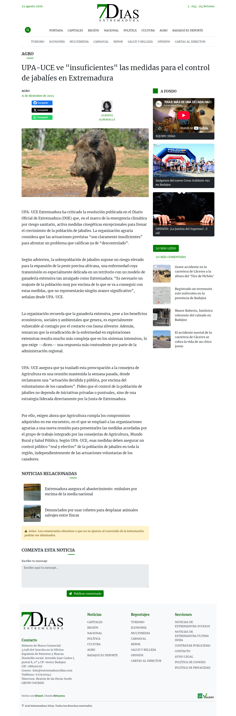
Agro (164, 30)
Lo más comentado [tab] (171, 257)
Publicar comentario (87, 593)
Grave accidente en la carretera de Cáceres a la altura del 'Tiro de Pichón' (194, 271)
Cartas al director (190, 41)
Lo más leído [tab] (166, 248)
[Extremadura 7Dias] (118, 12)
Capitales (75, 30)
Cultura (148, 30)
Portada (56, 30)
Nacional (111, 30)
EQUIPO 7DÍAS (165, 136)
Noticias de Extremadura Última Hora (192, 636)
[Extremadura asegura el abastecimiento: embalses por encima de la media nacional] (32, 492)
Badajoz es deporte (187, 30)
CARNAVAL (101, 41)
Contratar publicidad (192, 645)
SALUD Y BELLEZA (140, 41)
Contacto (182, 651)
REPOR (118, 41)
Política (130, 30)
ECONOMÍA (57, 41)
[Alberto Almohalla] (107, 106)
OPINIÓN (164, 41)
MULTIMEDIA (79, 41)
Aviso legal (184, 656)
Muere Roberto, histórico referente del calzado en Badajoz (194, 315)
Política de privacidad (192, 667)
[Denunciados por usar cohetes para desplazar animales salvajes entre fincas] (32, 513)
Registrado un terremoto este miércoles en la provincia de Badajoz (193, 293)
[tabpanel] (183, 309)
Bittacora (59, 695)
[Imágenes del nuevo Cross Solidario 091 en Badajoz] (183, 160)
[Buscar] (28, 30)
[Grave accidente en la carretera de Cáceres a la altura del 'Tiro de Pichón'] (162, 274)
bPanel (39, 695)
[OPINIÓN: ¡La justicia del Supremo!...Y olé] (183, 208)
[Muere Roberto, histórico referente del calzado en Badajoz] (162, 317)
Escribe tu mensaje (34, 561)
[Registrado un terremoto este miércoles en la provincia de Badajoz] (162, 295)
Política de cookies (190, 662)
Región (93, 30)
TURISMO (37, 41)
